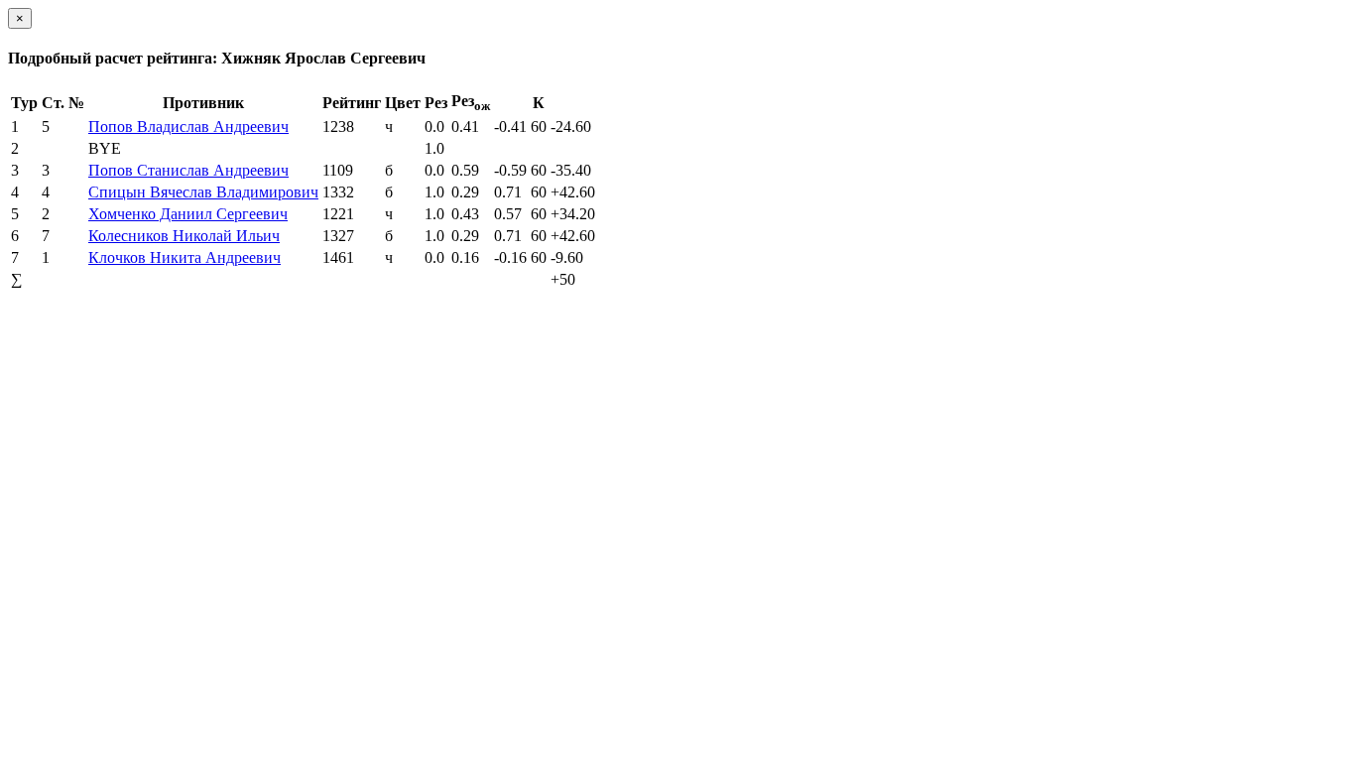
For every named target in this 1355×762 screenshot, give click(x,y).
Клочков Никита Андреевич (184, 257)
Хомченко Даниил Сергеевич (188, 213)
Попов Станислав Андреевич (188, 170)
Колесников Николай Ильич (184, 235)
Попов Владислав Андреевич (188, 126)
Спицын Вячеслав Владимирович (203, 192)
